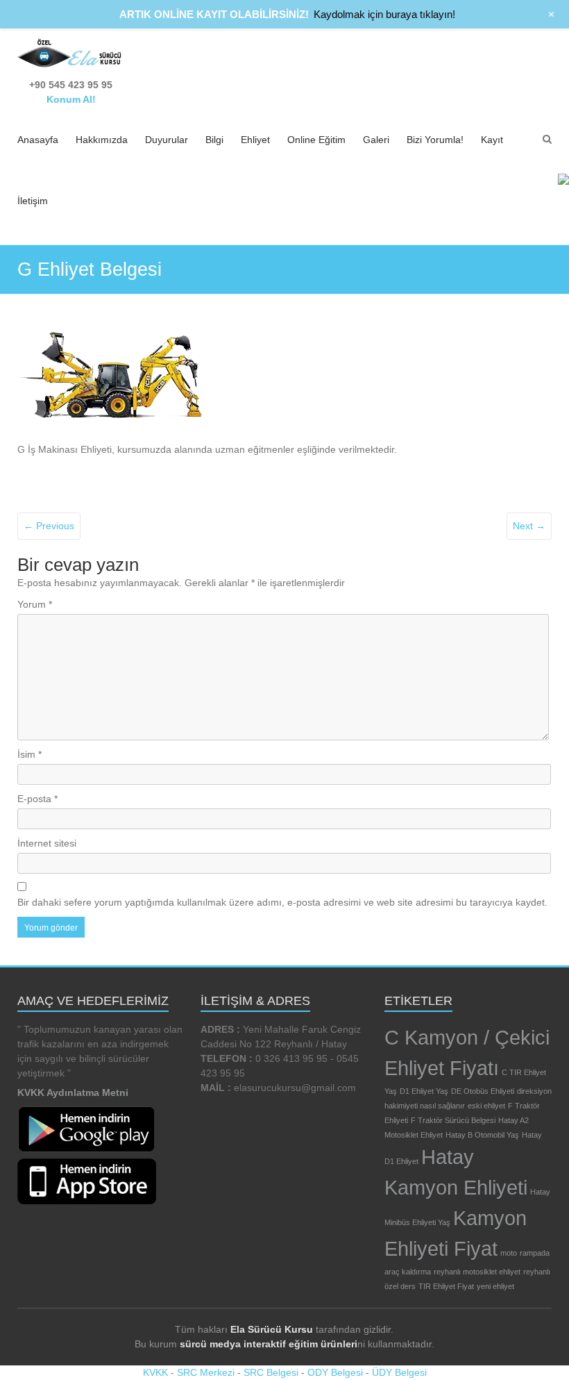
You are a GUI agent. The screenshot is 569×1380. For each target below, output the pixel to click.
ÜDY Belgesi (399, 1372)
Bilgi (214, 139)
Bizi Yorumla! (435, 139)
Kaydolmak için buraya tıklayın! (384, 14)
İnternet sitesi (46, 843)
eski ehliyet (486, 1105)
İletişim (32, 200)
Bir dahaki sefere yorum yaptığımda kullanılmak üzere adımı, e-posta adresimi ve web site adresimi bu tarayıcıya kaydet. (282, 902)
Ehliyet (255, 139)
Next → (529, 525)
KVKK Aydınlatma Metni (72, 1092)
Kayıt (492, 139)
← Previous (49, 525)
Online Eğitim (316, 139)
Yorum (34, 604)
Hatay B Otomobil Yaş (482, 1135)
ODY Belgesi (335, 1372)
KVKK (155, 1372)
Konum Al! (71, 99)
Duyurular (166, 139)
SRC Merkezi (206, 1372)
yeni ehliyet (495, 1286)
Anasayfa (37, 139)
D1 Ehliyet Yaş (424, 1091)
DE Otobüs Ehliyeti (482, 1091)
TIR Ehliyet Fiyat (446, 1286)
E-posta (37, 798)
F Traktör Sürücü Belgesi (453, 1120)
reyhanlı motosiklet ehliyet (477, 1271)
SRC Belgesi (271, 1372)
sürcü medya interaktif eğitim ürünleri (268, 1343)
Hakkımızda (102, 139)
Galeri (376, 139)
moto (508, 1253)
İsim (29, 754)
